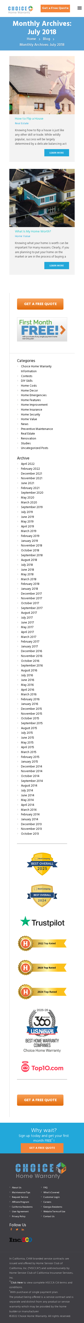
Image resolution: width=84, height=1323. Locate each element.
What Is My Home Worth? (33, 231)
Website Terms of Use (54, 1211)
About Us (16, 1187)
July (27, 512)
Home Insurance (31, 409)
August (29, 560)
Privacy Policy (18, 1216)
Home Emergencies (33, 395)
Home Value (22, 236)
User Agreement (20, 1211)
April (28, 464)
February (30, 468)
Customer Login (51, 1197)
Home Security (30, 414)
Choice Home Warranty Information (36, 369)
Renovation (28, 438)
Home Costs (29, 385)
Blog (46, 39)
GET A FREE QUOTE (42, 1148)
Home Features (31, 400)
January (29, 541)
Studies (26, 443)
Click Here (17, 1282)
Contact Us (48, 1216)
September (32, 492)
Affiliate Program (20, 1202)
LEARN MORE (56, 153)
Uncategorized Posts (34, 448)
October (30, 550)
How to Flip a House (29, 118)
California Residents (22, 1207)
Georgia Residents (52, 1207)
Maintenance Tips (21, 1192)
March (29, 502)
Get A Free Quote (40, 304)
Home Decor (29, 390)
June (27, 483)
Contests (26, 376)
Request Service (20, 1197)
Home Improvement (34, 404)
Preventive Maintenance (37, 429)
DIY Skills (26, 380)
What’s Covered (51, 1192)
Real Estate (22, 123)
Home (31, 39)
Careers (47, 1202)
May (27, 497)
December (31, 473)
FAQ (45, 1187)
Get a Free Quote (55, 8)
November (31, 478)
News (24, 424)
